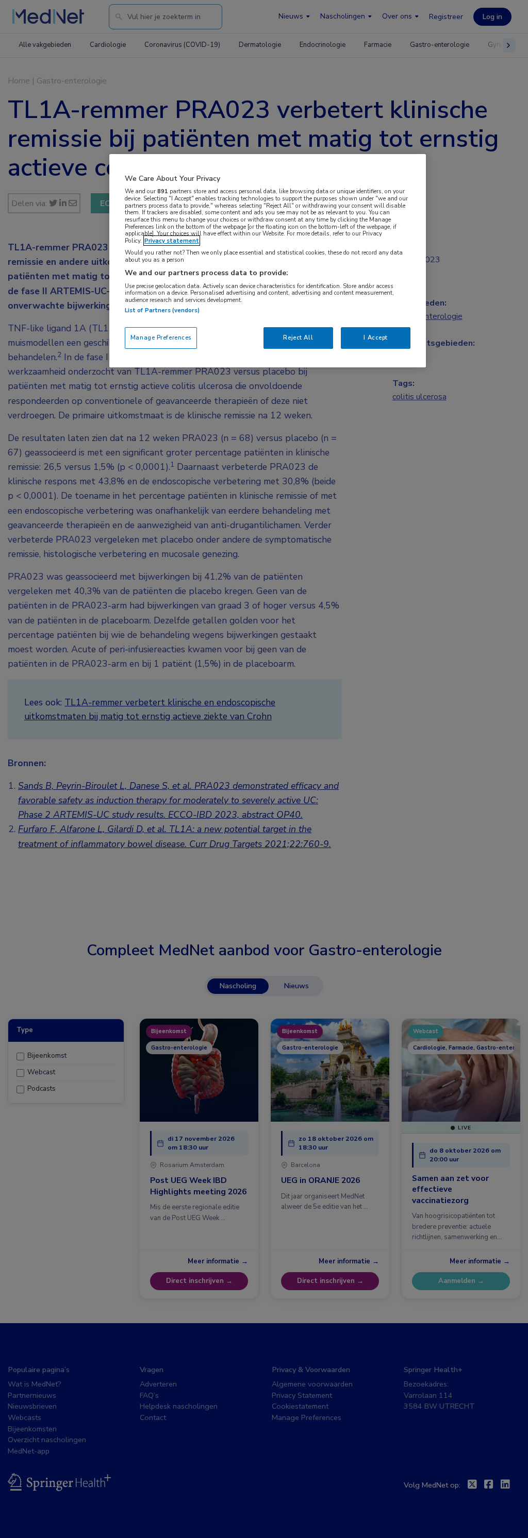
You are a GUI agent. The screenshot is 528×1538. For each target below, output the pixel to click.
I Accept (376, 337)
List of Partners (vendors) (162, 310)
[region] (267, 261)
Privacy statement (171, 240)
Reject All (298, 337)
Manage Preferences (160, 337)
